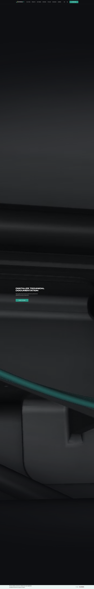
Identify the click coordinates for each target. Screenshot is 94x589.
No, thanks (81, 586)
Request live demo (22, 300)
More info (27, 587)
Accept (77, 586)
